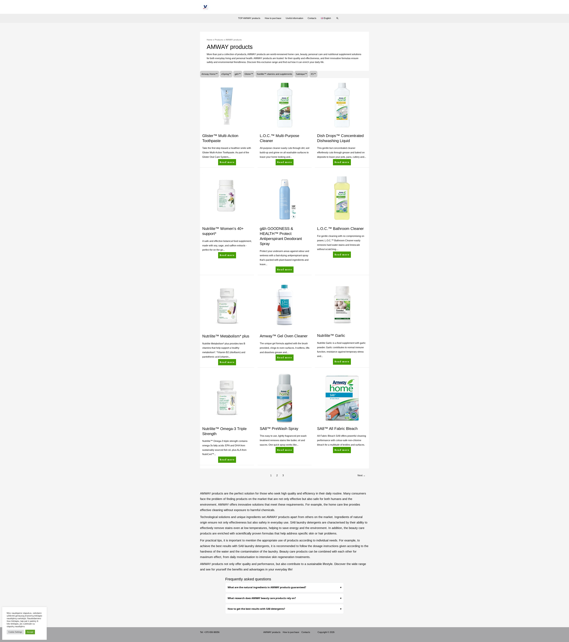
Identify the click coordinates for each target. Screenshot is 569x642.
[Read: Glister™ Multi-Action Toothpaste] (227, 105)
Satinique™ (301, 74)
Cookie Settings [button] (15, 632)
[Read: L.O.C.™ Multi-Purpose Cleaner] (284, 105)
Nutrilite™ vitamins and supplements (274, 74)
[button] (337, 18)
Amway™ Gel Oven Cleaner (284, 336)
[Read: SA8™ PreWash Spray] (284, 397)
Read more (227, 161)
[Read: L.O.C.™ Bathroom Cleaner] (342, 198)
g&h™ (238, 74)
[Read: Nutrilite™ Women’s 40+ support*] (227, 198)
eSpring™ (226, 74)
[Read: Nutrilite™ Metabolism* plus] (227, 305)
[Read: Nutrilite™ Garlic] (342, 305)
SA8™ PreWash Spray (279, 428)
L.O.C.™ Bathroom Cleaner (340, 228)
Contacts (312, 18)
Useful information (294, 18)
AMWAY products (271, 632)
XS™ (313, 74)
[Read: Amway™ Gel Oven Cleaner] (284, 305)
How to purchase (273, 18)
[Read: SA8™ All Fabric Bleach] (342, 397)
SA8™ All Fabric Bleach (337, 428)
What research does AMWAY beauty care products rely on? (262, 598)
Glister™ (248, 74)
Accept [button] (30, 632)
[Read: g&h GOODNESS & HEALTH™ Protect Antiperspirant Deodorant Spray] (284, 198)
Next (361, 475)
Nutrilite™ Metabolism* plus (225, 336)
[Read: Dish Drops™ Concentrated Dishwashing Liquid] (342, 105)
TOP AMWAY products (249, 18)
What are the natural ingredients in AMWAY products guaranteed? (267, 587)
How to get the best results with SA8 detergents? (256, 608)
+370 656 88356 (211, 632)
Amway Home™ (210, 74)
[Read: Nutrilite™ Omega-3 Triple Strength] (227, 398)
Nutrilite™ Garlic (331, 335)
